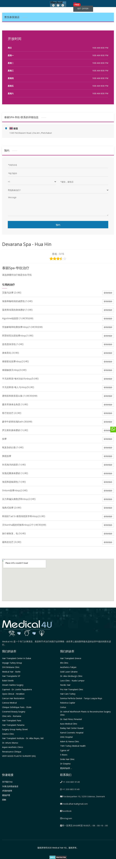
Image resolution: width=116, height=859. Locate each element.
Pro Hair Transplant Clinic (71, 689)
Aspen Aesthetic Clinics (12, 747)
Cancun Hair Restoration (13, 698)
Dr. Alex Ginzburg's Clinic (71, 676)
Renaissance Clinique (11, 751)
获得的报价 (108, 293)
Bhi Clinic (64, 662)
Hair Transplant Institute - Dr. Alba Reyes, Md (22, 738)
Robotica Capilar (67, 702)
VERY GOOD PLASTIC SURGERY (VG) (19, 756)
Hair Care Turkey (67, 693)
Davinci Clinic (8, 734)
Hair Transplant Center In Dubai (16, 658)
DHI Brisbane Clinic (11, 667)
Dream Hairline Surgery (12, 685)
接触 (4, 799)
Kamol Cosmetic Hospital (71, 732)
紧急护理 (6, 795)
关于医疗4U (7, 781)
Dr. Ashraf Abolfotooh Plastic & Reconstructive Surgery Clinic (85, 713)
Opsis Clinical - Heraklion (13, 693)
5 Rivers (63, 754)
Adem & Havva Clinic (69, 741)
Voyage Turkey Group (12, 662)
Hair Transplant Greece (70, 658)
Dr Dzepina (65, 763)
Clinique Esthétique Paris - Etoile (16, 707)
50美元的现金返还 (10, 786)
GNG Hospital (66, 737)
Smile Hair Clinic (67, 759)
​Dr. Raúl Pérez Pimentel (71, 719)
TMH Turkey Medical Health (73, 746)
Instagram (67, 818)
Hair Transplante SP (11, 676)
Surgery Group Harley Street (15, 729)
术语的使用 (7, 790)
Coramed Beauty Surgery (13, 711)
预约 (58, 224)
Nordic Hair (65, 685)
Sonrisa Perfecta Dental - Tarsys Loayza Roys (81, 698)
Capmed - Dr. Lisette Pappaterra (17, 689)
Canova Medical (9, 702)
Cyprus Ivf (64, 750)
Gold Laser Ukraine (69, 671)
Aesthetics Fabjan (68, 667)
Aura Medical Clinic (68, 723)
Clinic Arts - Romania (11, 716)
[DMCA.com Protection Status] (58, 857)
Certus (63, 707)
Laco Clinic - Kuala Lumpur (72, 680)
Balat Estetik (8, 680)
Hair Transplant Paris (11, 720)
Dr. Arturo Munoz (10, 742)
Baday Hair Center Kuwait (72, 728)
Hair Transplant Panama (13, 725)
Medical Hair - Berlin (11, 671)
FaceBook (66, 811)
